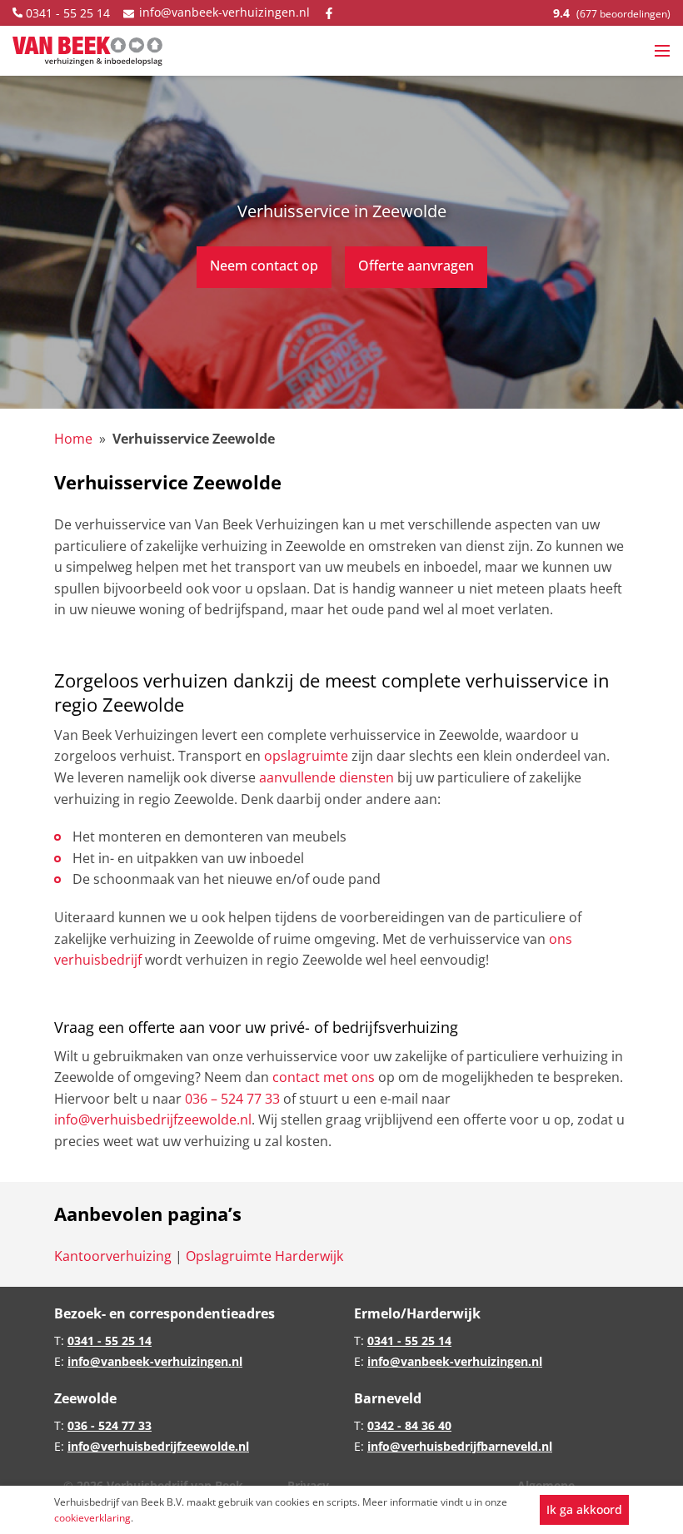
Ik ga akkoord (584, 1509)
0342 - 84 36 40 (409, 1425)
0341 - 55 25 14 (66, 13)
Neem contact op (264, 265)
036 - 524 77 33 (109, 1425)
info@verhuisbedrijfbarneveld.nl (459, 1446)
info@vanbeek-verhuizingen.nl (223, 12)
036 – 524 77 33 (232, 1099)
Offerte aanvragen (416, 265)
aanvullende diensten (326, 777)
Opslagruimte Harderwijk (264, 1256)
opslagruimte (306, 756)
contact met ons (323, 1077)
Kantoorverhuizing (114, 1256)
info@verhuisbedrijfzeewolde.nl (153, 1119)
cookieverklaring (92, 1518)
